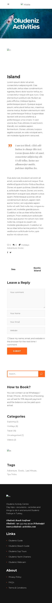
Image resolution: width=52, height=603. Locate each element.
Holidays (25, 245)
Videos (10, 440)
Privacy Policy (15, 577)
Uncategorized (14, 435)
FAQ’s (11, 582)
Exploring (11, 421)
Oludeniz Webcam (17, 562)
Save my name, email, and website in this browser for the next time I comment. (26, 341)
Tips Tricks (12, 474)
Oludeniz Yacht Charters (20, 557)
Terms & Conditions (17, 588)
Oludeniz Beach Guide (19, 546)
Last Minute (30, 470)
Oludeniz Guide (16, 540)
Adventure (12, 248)
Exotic (21, 248)
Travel (9, 430)
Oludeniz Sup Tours (17, 551)
